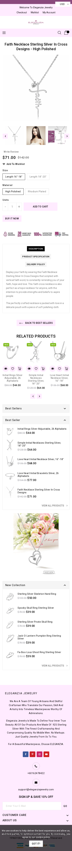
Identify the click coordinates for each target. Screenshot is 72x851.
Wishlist (35, 12)
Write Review (11, 151)
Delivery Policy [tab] (36, 264)
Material (7, 185)
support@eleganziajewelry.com (36, 789)
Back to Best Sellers (39, 323)
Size (5, 170)
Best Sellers (13, 408)
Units (6, 200)
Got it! (36, 843)
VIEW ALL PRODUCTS (55, 505)
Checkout (22, 12)
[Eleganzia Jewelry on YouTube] (46, 753)
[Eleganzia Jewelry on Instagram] (40, 753)
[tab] (36, 248)
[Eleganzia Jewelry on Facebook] (25, 753)
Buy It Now (12, 218)
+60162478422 (36, 773)
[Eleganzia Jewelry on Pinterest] (32, 753)
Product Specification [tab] (35, 256)
